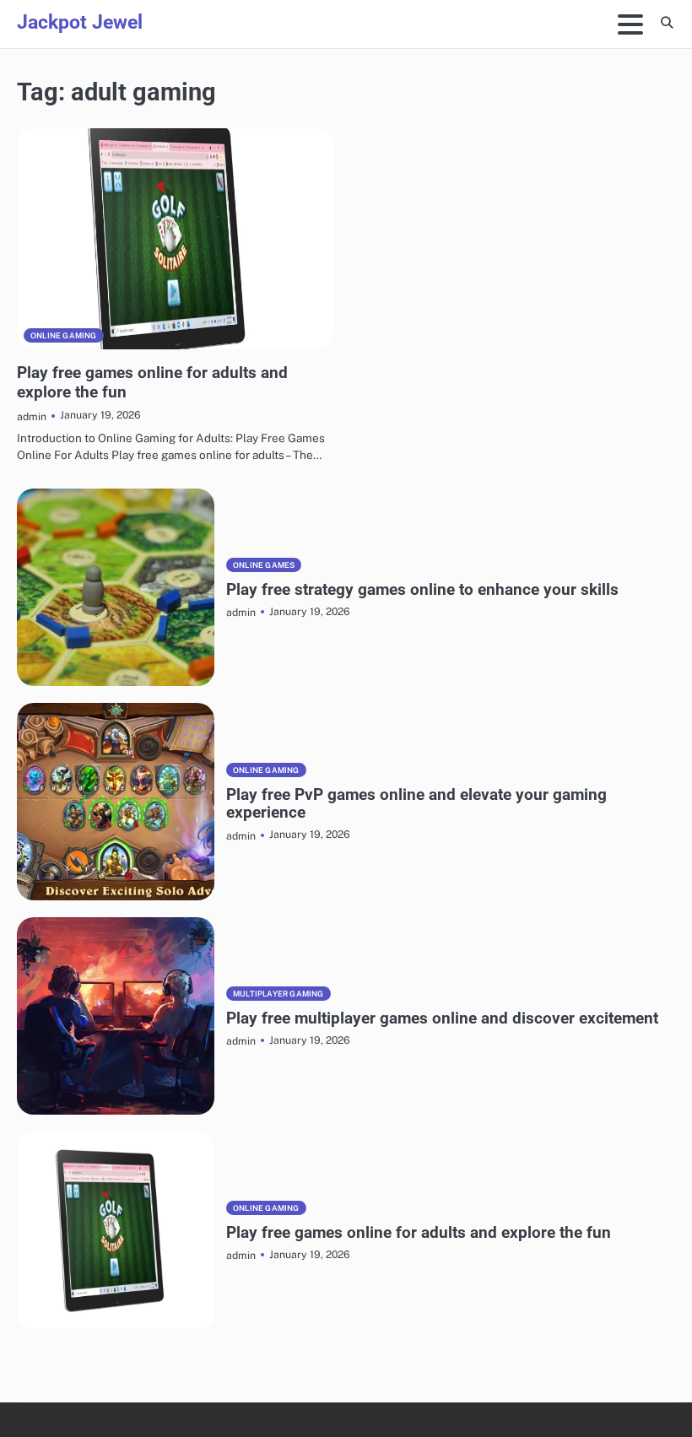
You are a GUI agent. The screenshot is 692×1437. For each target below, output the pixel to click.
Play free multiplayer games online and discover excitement (442, 1018)
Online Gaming (63, 335)
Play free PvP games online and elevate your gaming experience (416, 804)
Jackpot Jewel (80, 22)
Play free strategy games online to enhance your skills (422, 589)
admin (31, 416)
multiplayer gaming (278, 993)
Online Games (264, 565)
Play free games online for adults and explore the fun (418, 1232)
